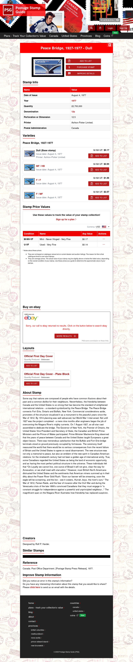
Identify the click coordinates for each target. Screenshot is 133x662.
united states (78, 611)
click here (35, 587)
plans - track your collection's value (45, 607)
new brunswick (37, 645)
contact (32, 621)
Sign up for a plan (65, 219)
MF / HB (40, 166)
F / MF (39, 193)
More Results (64, 336)
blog (30, 612)
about (31, 616)
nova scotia (35, 637)
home (31, 602)
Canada (53, 36)
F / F (38, 180)
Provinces (86, 36)
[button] (103, 238)
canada (76, 607)
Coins (109, 35)
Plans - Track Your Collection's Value (25, 36)
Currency (91, 226)
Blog (97, 36)
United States (69, 36)
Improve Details (85, 73)
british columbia (37, 630)
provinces (33, 625)
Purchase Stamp (85, 67)
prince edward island (39, 641)
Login (110, 28)
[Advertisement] (66, 284)
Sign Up (123, 28)
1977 (73, 100)
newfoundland (37, 633)
